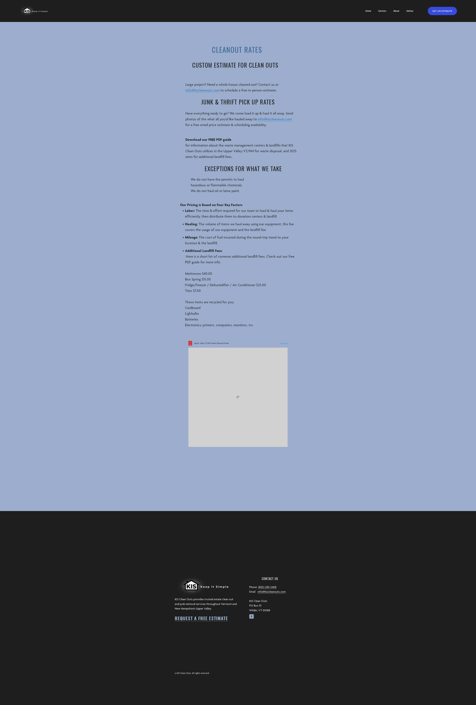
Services (382, 11)
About (396, 11)
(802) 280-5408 (267, 587)
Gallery (410, 11)
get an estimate (442, 11)
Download (284, 343)
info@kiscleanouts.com (274, 119)
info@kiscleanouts (198, 90)
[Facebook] (251, 616)
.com (216, 90)
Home (368, 11)
